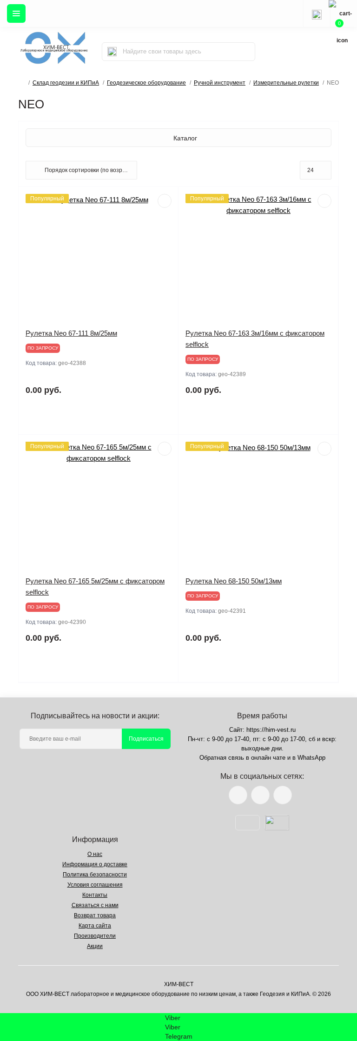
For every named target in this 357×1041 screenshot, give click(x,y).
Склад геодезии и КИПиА (66, 83)
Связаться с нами (95, 905)
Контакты (94, 895)
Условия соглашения (95, 885)
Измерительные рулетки (286, 83)
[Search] (112, 51)
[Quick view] (165, 201)
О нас (94, 854)
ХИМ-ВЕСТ (178, 984)
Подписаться (146, 739)
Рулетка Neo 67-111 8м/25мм (71, 333)
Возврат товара (95, 915)
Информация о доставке (94, 864)
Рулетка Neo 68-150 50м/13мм (233, 581)
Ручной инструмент (219, 83)
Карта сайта (95, 925)
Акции (95, 946)
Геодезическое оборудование (146, 83)
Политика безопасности (95, 874)
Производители (95, 936)
